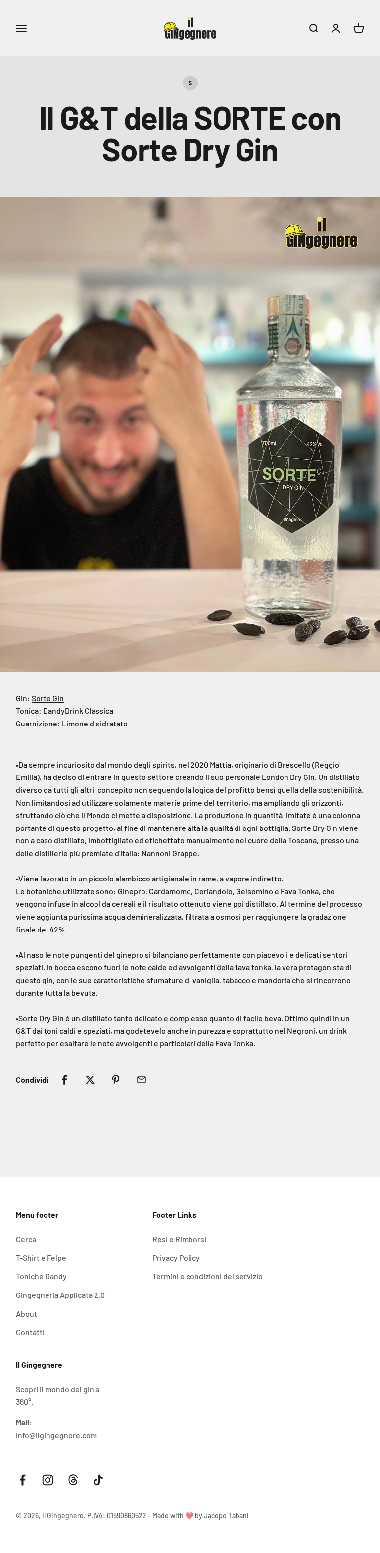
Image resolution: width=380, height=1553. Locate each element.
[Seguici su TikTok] (98, 1480)
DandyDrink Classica (78, 710)
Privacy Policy (176, 1257)
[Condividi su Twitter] (90, 1079)
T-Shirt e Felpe (41, 1257)
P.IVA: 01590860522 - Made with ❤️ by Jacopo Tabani (168, 1515)
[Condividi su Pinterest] (116, 1079)
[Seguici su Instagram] (47, 1480)
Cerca (26, 1238)
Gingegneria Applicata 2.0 (60, 1294)
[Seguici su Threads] (73, 1480)
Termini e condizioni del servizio (207, 1276)
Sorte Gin (48, 698)
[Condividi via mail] (141, 1079)
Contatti (30, 1332)
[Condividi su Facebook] (64, 1079)
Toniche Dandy (41, 1276)
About (26, 1313)
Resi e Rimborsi (179, 1238)
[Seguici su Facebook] (22, 1480)
